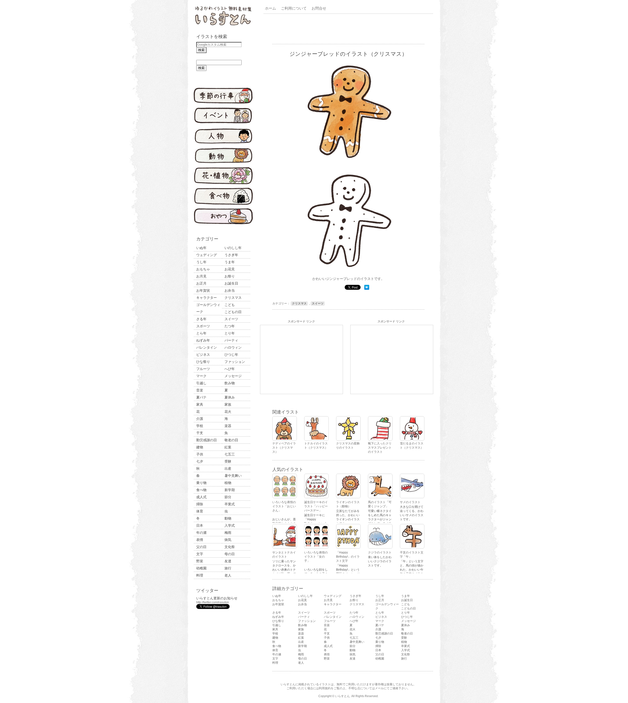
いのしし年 (233, 248)
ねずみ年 (203, 340)
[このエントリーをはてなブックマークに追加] (366, 288)
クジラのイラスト (380, 552)
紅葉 (227, 447)
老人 (227, 575)
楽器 (227, 426)
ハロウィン (233, 347)
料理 (199, 575)
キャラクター (206, 298)
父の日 (201, 547)
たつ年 (229, 326)
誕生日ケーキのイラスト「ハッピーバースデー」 (316, 506)
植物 (227, 483)
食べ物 (201, 490)
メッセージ (233, 376)
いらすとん (342, 696)
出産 (227, 468)
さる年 (201, 319)
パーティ (231, 340)
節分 (227, 497)
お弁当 (229, 290)
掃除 (199, 504)
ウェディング (206, 255)
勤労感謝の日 (206, 440)
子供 (199, 454)
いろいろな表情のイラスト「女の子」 (316, 557)
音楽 (199, 390)
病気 (227, 540)
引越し (201, 383)
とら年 (201, 333)
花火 (227, 412)
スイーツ (231, 319)
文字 (199, 554)
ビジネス (203, 355)
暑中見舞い (233, 476)
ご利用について (294, 8)
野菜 (199, 561)
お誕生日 (231, 283)
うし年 (201, 262)
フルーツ (203, 369)
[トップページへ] (223, 26)
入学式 (229, 525)
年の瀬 (201, 533)
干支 (199, 433)
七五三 (229, 454)
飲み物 (229, 383)
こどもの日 (233, 312)
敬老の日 (231, 440)
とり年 (229, 333)
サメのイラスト (410, 502)
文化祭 (229, 547)
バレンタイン (206, 347)
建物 (199, 447)
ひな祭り (203, 362)
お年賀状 (203, 290)
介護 (199, 419)
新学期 (229, 490)
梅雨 (227, 533)
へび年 (229, 369)
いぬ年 (201, 248)
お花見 (229, 269)
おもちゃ (203, 269)
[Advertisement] (349, 28)
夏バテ (201, 397)
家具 (199, 404)
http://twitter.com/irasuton (212, 602)
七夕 (199, 461)
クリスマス (233, 298)
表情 (199, 540)
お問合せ (319, 8)
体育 (199, 511)
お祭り (229, 276)
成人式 (201, 497)
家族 (227, 404)
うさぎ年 (231, 255)
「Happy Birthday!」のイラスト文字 (348, 557)
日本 (199, 525)
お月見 (201, 276)
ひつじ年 (231, 355)
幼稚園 (201, 568)
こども (229, 305)
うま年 (229, 262)
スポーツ (203, 326)
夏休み (229, 397)
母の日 (229, 554)
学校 (199, 426)
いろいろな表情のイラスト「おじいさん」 (284, 506)
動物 (227, 518)
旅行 (227, 568)
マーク (201, 376)
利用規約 (325, 688)
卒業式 (229, 504)
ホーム (270, 8)
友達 (227, 561)
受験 (227, 461)
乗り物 (201, 483)
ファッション (234, 362)
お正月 (201, 283)
